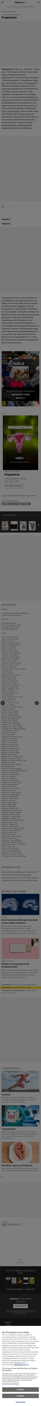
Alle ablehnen (20, 1396)
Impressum (26, 1365)
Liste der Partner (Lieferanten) (10, 1384)
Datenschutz (18, 1365)
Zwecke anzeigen (20, 1402)
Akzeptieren (20, 1389)
